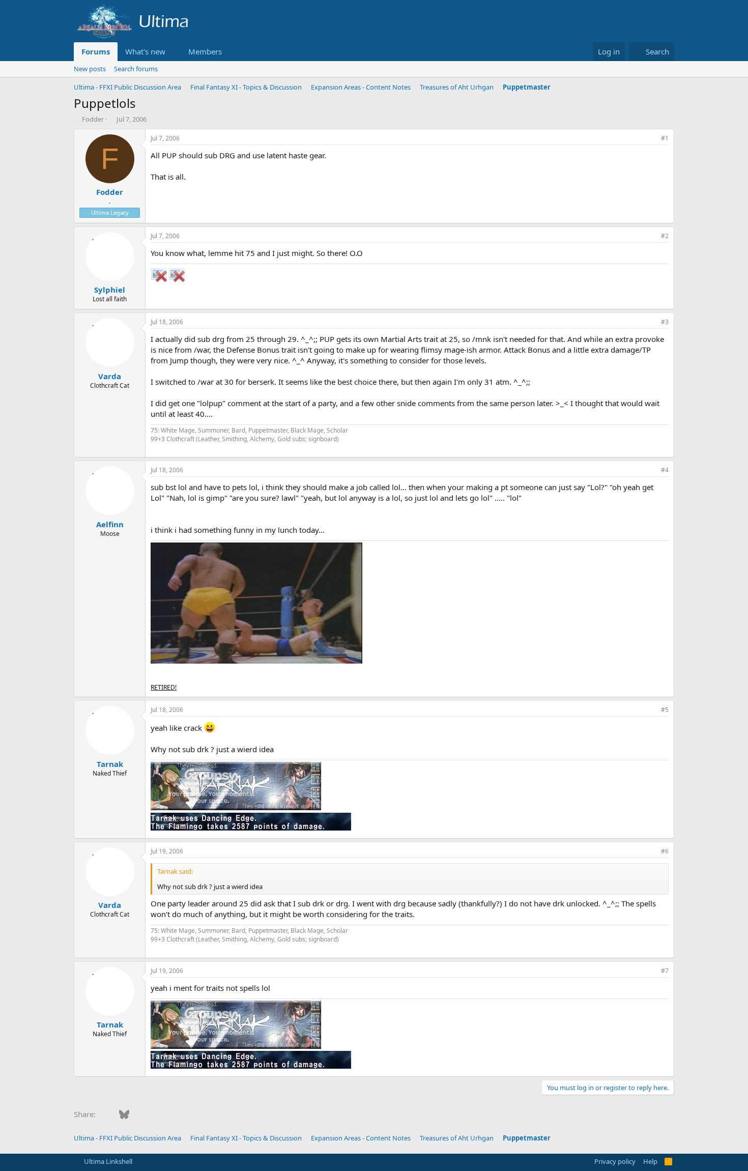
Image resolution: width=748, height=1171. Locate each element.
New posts (90, 68)
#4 (665, 470)
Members (205, 51)
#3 (665, 322)
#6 (665, 851)
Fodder (93, 119)
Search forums (136, 68)
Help (650, 1161)
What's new (145, 51)
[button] (173, 51)
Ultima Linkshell (107, 1161)
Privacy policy (615, 1161)
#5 (665, 709)
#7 (665, 970)
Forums (95, 51)
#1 (665, 138)
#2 (665, 236)
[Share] (650, 139)
